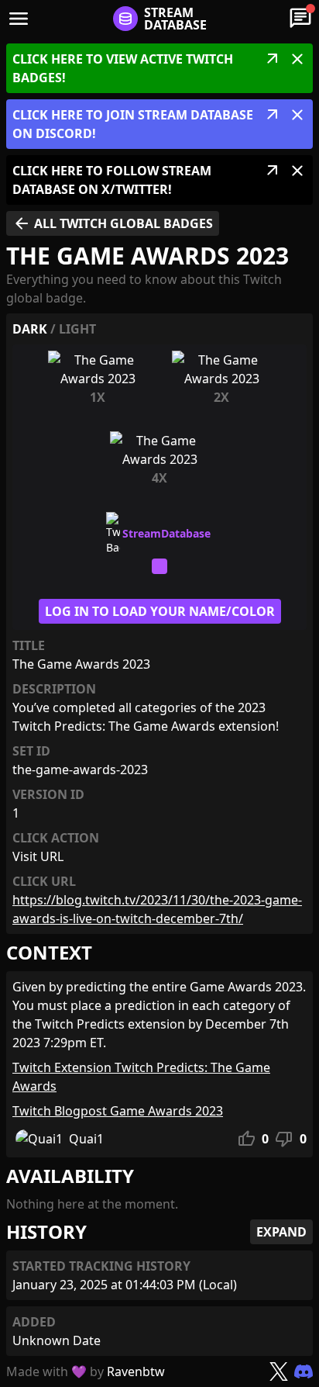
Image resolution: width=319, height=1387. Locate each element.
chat (300, 18)
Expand (281, 1231)
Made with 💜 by (85, 1371)
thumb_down (284, 1139)
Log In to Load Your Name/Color (160, 611)
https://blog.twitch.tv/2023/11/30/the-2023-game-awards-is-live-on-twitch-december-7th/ (157, 909)
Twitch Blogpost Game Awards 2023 (117, 1110)
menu (18, 18)
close (297, 59)
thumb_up (246, 1139)
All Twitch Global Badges (112, 223)
